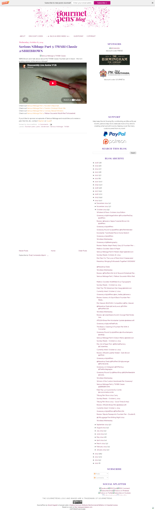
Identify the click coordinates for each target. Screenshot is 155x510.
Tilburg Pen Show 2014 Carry (107, 395)
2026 (96, 163)
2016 (96, 194)
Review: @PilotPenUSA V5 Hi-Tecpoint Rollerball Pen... (116, 273)
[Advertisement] (114, 94)
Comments (99, 478)
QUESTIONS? (78, 36)
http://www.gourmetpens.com (83, 507)
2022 (96, 175)
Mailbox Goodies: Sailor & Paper (108, 249)
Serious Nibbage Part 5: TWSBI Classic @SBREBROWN (48, 48)
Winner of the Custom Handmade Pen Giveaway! (114, 381)
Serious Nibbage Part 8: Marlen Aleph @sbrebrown (115, 252)
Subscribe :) (102, 3)
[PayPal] (114, 137)
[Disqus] (53, 163)
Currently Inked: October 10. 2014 (109, 350)
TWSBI (66, 126)
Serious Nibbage (56, 126)
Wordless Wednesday (105, 239)
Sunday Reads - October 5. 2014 (108, 398)
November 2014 (102, 206)
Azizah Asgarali (52, 505)
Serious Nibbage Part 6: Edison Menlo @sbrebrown (115, 338)
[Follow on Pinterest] (121, 491)
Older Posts (82, 251)
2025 (96, 166)
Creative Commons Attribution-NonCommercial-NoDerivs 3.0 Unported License (94, 505)
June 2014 (100, 434)
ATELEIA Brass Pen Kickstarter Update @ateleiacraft (115, 320)
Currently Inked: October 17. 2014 (109, 291)
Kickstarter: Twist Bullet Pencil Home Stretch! (113, 233)
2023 (96, 172)
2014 (96, 200)
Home (53, 251)
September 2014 (102, 424)
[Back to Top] (153, 508)
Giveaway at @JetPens (105, 226)
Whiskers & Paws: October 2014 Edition (111, 212)
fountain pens (30, 126)
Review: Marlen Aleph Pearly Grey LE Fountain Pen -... (116, 245)
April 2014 (100, 440)
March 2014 (101, 443)
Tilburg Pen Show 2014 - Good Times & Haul (113, 402)
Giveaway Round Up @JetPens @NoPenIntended (114, 230)
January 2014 (101, 450)
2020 (96, 181)
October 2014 (101, 209)
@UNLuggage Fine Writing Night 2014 (110, 417)
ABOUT (22, 36)
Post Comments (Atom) (37, 255)
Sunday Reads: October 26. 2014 (109, 255)
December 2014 (102, 203)
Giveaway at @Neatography (107, 242)
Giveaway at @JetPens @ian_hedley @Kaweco (114, 294)
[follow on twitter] (105, 493)
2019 (96, 185)
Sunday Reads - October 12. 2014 (109, 341)
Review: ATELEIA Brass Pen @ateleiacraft (111, 405)
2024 (96, 169)
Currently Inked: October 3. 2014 (108, 408)
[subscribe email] (106, 491)
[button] (77, 3)
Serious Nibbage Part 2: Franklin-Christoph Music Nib (46, 108)
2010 (96, 463)
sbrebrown (45, 126)
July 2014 (100, 431)
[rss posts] (112, 488)
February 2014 (102, 447)
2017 (96, 191)
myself (48, 121)
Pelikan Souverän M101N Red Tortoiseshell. (51, 113)
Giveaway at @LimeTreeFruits (107, 323)
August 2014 (101, 428)
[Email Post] (50, 124)
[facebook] (103, 488)
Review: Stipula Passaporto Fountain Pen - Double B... (116, 414)
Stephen (41, 121)
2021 (96, 178)
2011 (96, 460)
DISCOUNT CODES (36, 36)
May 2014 (100, 437)
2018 (96, 188)
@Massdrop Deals (103, 267)
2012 (96, 457)
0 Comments (43, 124)
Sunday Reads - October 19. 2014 (109, 285)
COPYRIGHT (91, 36)
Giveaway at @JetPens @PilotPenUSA (110, 411)
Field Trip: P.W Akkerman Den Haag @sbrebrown (114, 288)
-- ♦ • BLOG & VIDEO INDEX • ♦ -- (58, 36)
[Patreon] (114, 143)
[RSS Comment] (123, 488)
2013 (96, 454)
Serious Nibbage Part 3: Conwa (38, 111)
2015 (96, 197)
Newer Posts (23, 251)
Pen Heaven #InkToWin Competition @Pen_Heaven (115, 303)
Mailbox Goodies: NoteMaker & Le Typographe (114, 282)
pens (38, 126)
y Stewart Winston (56, 111)
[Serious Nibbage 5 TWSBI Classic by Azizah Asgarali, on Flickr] (52, 56)
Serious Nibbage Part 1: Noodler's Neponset (43, 106)
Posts (97, 474)
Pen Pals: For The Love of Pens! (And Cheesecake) (115, 258)
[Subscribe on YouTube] (122, 493)
